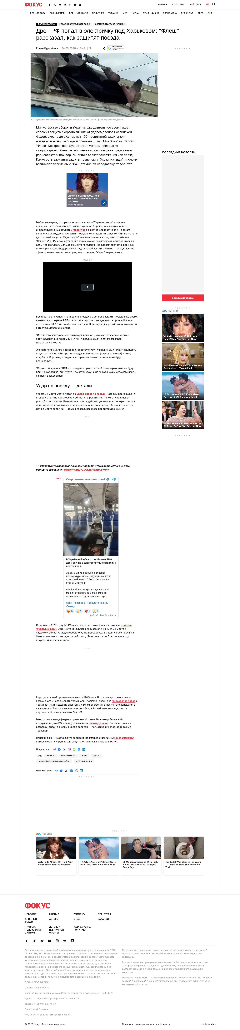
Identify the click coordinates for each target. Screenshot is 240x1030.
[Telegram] (59, 5)
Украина (113, 13)
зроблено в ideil (208, 1024)
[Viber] (69, 5)
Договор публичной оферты (56, 929)
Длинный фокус (31, 920)
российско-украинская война (54, 761)
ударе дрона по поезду (91, 393)
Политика (98, 13)
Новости (30, 914)
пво (85, 756)
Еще (210, 13)
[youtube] (49, 941)
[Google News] (74, 5)
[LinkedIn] (79, 5)
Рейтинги (195, 4)
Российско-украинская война (74, 24)
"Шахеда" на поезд (123, 700)
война (51, 756)
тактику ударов (98, 723)
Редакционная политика (82, 928)
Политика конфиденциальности (139, 1024)
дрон (97, 756)
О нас (76, 919)
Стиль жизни (151, 13)
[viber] (57, 941)
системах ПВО (124, 737)
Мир (125, 13)
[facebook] (26, 941)
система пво (68, 756)
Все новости (38, 13)
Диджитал (187, 13)
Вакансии (104, 919)
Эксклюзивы (57, 13)
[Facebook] (49, 5)
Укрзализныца (85, 761)
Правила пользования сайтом (33, 929)
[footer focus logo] (37, 906)
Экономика (170, 13)
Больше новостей (183, 297)
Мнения (162, 4)
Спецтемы (178, 4)
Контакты (165, 1024)
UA (207, 4)
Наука (135, 13)
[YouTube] (64, 5)
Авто (201, 13)
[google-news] (65, 941)
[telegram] (42, 941)
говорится (78, 229)
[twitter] (34, 941)
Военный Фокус (78, 13)
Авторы (53, 919)
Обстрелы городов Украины (110, 24)
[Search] (213, 4)
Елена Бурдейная (47, 48)
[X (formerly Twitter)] (54, 5)
